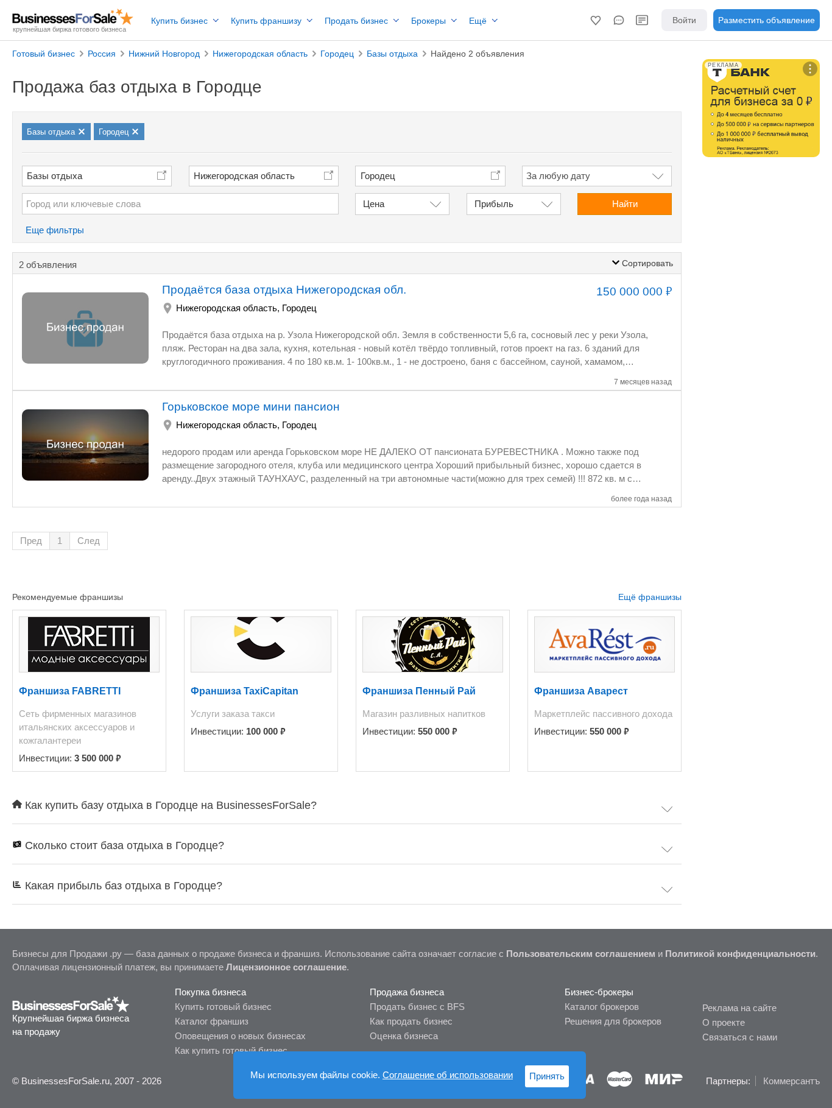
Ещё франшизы (650, 597)
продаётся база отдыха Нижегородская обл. (284, 289)
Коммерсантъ (791, 1081)
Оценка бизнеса (404, 1036)
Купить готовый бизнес (223, 1006)
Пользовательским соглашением (580, 953)
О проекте (723, 1022)
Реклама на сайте (739, 1008)
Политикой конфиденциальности (740, 953)
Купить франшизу (266, 21)
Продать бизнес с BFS (417, 1006)
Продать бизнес (356, 21)
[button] (596, 20)
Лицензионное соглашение (286, 967)
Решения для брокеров (613, 1021)
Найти (625, 204)
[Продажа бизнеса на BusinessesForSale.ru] (71, 1003)
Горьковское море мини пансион (251, 406)
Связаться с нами (739, 1037)
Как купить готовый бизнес (231, 1050)
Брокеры (428, 21)
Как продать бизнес (411, 1021)
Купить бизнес (179, 21)
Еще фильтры (55, 230)
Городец (299, 308)
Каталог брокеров (602, 1006)
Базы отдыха (54, 176)
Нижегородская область (244, 176)
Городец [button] (378, 176)
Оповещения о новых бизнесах (240, 1036)
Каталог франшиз (212, 1021)
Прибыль (493, 204)
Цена (373, 204)
